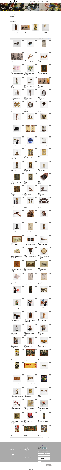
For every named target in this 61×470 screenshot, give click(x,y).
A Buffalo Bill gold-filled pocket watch (45, 32)
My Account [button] (46, 1)
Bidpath (32, 469)
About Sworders (26, 448)
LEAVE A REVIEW (13, 451)
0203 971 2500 (13, 449)
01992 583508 (12, 447)
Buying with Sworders (26, 450)
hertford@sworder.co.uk (18, 447)
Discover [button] (38, 1)
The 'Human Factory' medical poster (16, 32)
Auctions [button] (26, 1)
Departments (30, 1)
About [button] (42, 1)
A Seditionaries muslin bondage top (26, 32)
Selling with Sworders (26, 449)
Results (25, 446)
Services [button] (34, 1)
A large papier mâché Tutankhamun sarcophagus (35, 32)
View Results (12, 18)
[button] (50, 1)
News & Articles (26, 447)
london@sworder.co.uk (18, 449)
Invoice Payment (26, 451)
